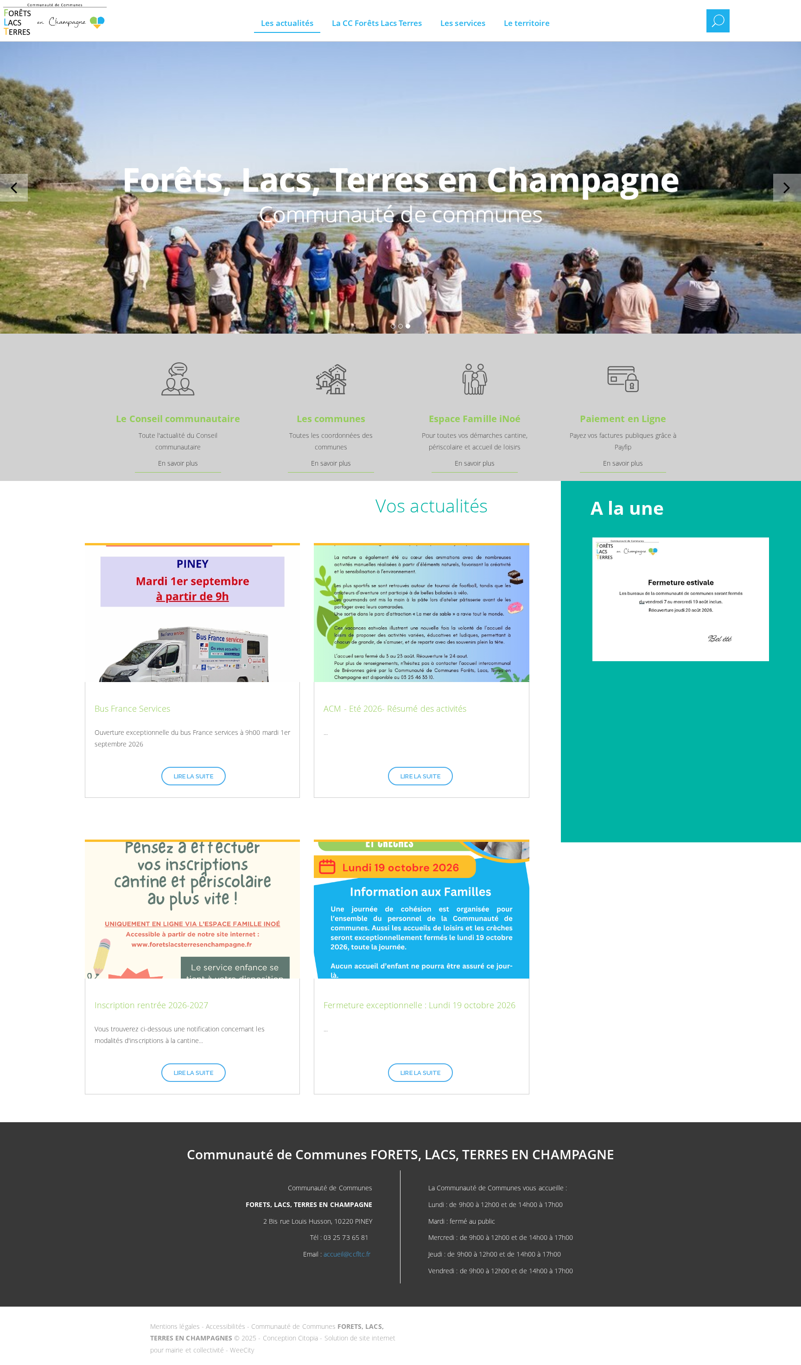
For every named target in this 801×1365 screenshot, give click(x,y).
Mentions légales (176, 1326)
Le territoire (527, 23)
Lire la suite (194, 776)
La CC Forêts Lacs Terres (377, 23)
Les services (462, 23)
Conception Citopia (290, 1337)
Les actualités (287, 23)
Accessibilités (226, 1326)
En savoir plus (178, 463)
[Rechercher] (718, 21)
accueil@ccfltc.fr (347, 1254)
